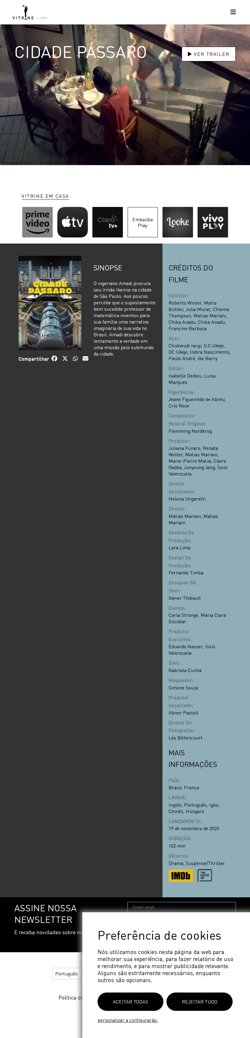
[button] (37, 222)
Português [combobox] (66, 973)
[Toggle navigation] (233, 12)
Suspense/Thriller (205, 863)
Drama (176, 863)
